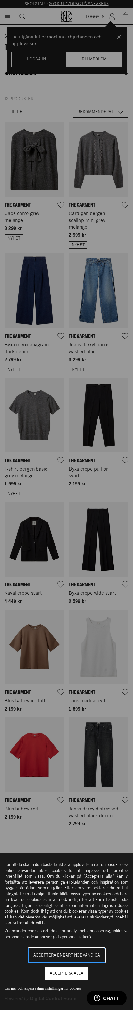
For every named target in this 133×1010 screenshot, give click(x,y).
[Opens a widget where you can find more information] (107, 999)
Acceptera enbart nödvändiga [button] (66, 955)
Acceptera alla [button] (66, 973)
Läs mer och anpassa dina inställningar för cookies (43, 988)
